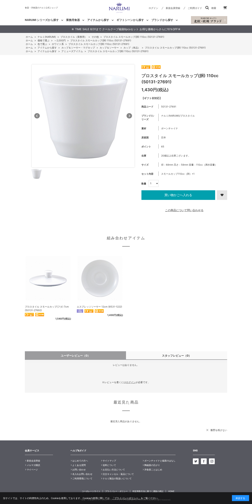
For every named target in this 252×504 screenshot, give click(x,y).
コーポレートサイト (91, 491)
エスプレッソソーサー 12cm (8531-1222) (99, 306)
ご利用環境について (82, 478)
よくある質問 (79, 465)
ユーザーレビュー (75, 355)
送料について (109, 465)
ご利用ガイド (195, 8)
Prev (37, 116)
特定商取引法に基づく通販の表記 (148, 491)
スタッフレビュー (176, 355)
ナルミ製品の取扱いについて (117, 478)
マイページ (32, 469)
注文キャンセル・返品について (118, 474)
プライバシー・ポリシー (116, 491)
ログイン (153, 8)
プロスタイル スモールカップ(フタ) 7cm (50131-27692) (47, 308)
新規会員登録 (173, 8)
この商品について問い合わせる (184, 210)
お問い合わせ (79, 469)
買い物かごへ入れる (178, 195)
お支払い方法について (114, 469)
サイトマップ (109, 460)
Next (129, 116)
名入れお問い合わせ (82, 474)
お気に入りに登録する (222, 195)
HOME (171, 491)
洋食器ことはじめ (153, 469)
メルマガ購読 (33, 465)
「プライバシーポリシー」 (126, 498)
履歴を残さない (218, 430)
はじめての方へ (80, 460)
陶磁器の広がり (152, 465)
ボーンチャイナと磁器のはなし (160, 460)
